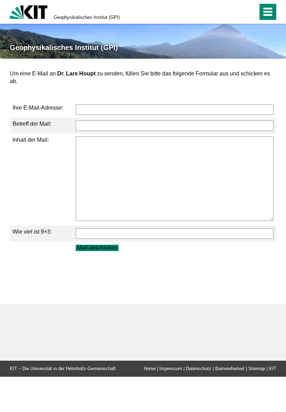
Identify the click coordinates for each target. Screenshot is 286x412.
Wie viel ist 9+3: (32, 232)
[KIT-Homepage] (28, 11)
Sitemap (256, 368)
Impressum (170, 368)
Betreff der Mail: (32, 124)
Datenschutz (198, 368)
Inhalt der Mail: (31, 140)
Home (150, 368)
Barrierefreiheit (229, 368)
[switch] (237, 12)
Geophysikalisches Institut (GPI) (87, 17)
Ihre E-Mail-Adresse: (38, 108)
